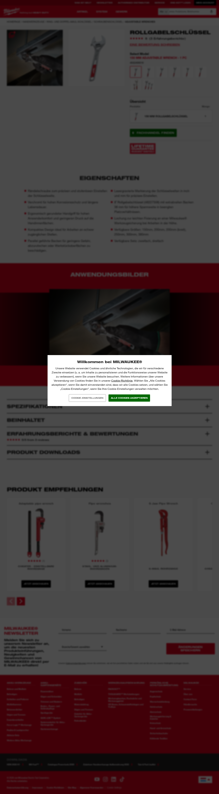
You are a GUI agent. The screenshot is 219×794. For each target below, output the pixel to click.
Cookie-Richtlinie (122, 380)
